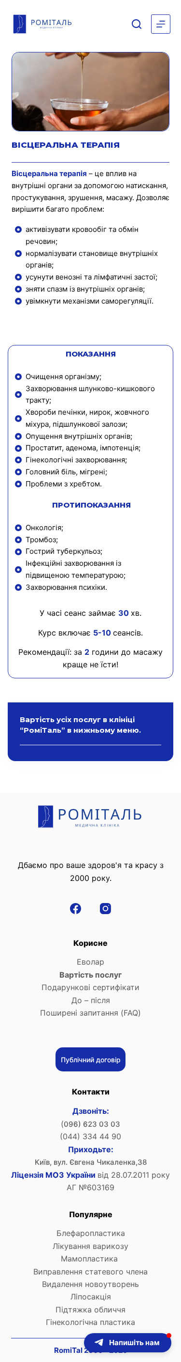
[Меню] (160, 24)
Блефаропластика (90, 1233)
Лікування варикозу (90, 1246)
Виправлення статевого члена (90, 1271)
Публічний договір (91, 1060)
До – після (90, 1000)
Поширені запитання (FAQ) (90, 1013)
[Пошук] (136, 24)
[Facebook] (76, 909)
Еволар (90, 962)
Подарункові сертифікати (90, 987)
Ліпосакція (90, 1296)
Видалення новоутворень (90, 1284)
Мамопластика (90, 1258)
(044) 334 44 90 (90, 1136)
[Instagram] (106, 909)
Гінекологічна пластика (90, 1322)
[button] (127, 1342)
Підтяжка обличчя (90, 1309)
